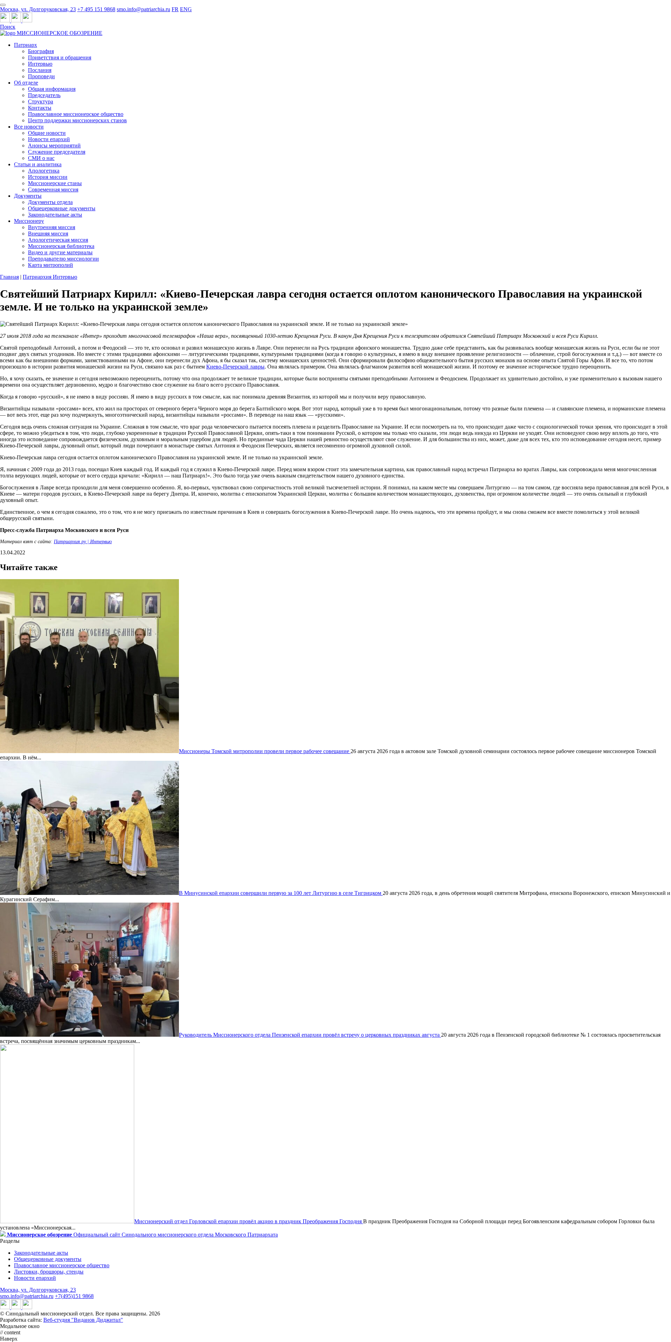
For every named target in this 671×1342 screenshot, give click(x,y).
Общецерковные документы (61, 208)
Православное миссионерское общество (75, 114)
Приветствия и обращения (59, 57)
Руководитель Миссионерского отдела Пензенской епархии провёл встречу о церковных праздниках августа (310, 1035)
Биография (41, 51)
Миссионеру (29, 221)
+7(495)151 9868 (74, 1296)
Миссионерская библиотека (61, 246)
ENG (186, 9)
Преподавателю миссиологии (63, 259)
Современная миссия (53, 189)
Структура (40, 101)
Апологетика (43, 171)
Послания (39, 70)
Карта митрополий (50, 265)
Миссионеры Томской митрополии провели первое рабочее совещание (265, 751)
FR (175, 9)
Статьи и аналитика (38, 164)
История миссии (47, 177)
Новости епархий (49, 139)
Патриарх (25, 45)
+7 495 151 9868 (96, 9)
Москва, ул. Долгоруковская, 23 (38, 9)
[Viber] (27, 20)
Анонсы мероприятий (54, 145)
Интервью (40, 64)
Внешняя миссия (48, 233)
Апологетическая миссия (58, 240)
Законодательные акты (55, 215)
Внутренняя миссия (51, 227)
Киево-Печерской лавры (235, 367)
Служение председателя (56, 152)
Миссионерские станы (55, 183)
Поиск (7, 27)
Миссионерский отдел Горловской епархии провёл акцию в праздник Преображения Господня (248, 1221)
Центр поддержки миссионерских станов (77, 120)
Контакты (39, 108)
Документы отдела (50, 202)
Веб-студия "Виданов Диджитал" (83, 1320)
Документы (28, 196)
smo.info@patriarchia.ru (143, 9)
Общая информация (51, 89)
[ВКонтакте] (16, 20)
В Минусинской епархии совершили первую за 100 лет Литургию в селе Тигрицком (281, 893)
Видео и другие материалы (60, 252)
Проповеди (41, 76)
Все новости (29, 127)
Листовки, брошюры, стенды (49, 1272)
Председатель (44, 95)
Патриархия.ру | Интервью (83, 541)
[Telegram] (5, 20)
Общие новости (47, 133)
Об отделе (26, 83)
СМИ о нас (41, 158)
